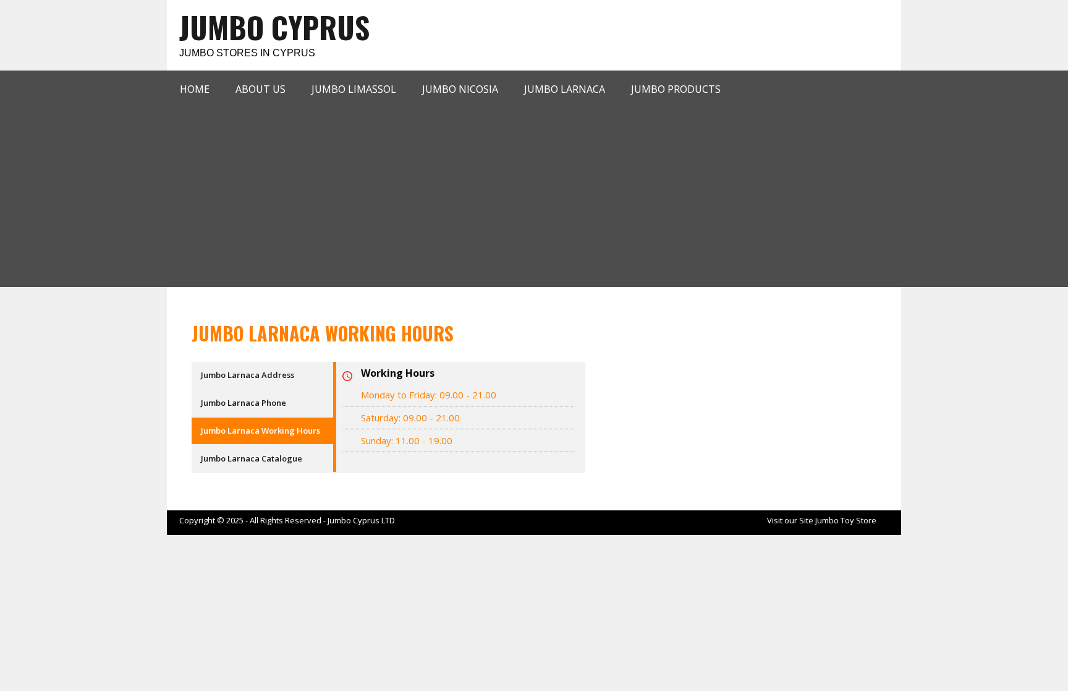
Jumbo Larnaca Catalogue (251, 458)
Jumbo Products (676, 89)
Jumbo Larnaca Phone (243, 402)
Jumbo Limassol (354, 89)
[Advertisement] (538, 194)
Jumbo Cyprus (274, 27)
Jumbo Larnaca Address (247, 374)
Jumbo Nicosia (460, 89)
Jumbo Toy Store (845, 520)
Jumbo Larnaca (564, 89)
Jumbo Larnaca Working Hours (260, 430)
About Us (260, 89)
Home (195, 89)
